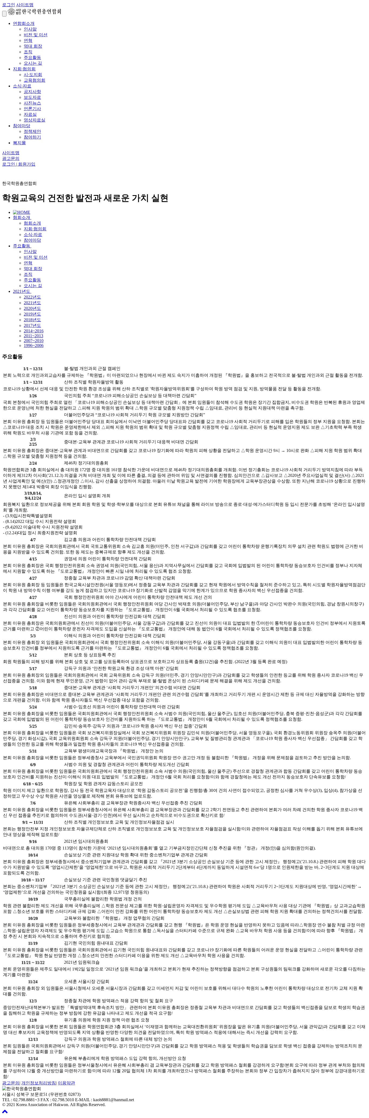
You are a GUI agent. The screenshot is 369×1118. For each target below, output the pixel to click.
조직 (28, 52)
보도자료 (32, 97)
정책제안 (32, 131)
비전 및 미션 (36, 34)
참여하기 (32, 137)
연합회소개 (24, 23)
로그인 (8, 4)
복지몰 (19, 142)
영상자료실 (34, 120)
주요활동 (32, 57)
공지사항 (32, 91)
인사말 (30, 29)
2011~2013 (33, 335)
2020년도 (32, 308)
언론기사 (32, 108)
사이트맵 (24, 4)
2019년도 (32, 314)
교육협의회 (34, 80)
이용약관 (66, 1083)
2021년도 (22, 291)
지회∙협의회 (24, 69)
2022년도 (32, 297)
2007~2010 (33, 340)
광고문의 (10, 158)
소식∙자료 (22, 86)
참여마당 (21, 125)
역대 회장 (33, 46)
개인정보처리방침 (38, 1083)
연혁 (28, 40)
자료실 (30, 114)
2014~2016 (33, 331)
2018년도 (32, 319)
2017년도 (32, 325)
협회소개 (22, 217)
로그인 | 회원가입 (18, 164)
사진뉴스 (32, 103)
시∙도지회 (33, 74)
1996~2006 (33, 345)
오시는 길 (33, 63)
